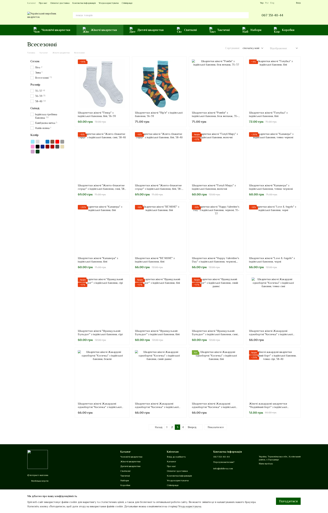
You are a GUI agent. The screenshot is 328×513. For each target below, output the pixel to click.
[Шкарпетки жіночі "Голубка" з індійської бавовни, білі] (273, 83)
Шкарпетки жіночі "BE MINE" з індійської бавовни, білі (155, 259)
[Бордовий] (47, 146)
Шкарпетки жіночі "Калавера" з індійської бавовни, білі (98, 259)
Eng (272, 3)
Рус (267, 3)
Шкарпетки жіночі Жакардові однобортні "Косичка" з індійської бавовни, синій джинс (157, 407)
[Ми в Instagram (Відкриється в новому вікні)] (254, 2)
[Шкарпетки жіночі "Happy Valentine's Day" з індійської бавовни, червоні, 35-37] (216, 229)
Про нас (43, 3)
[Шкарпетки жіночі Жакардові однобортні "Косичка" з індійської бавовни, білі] (216, 374)
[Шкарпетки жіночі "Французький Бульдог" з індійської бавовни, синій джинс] (216, 301)
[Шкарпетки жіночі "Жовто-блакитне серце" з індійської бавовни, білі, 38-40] (159, 156)
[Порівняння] (286, 2)
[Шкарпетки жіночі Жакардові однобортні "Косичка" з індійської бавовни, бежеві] (102, 374)
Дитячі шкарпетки (151, 30)
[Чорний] (37, 146)
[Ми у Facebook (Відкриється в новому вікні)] (250, 2)
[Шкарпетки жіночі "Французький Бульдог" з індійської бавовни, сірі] (102, 301)
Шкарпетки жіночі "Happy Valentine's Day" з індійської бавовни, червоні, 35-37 (215, 261)
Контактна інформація (84, 3)
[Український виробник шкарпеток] (37, 459)
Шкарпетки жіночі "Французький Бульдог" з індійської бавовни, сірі (100, 332)
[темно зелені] (37, 151)
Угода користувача (109, 3)
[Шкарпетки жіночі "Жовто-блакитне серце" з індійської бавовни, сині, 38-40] (102, 156)
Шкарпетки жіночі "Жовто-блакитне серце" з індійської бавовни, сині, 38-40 (101, 189)
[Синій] (47, 141)
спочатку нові (251, 48)
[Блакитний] (32, 141)
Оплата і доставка (59, 3)
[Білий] (42, 141)
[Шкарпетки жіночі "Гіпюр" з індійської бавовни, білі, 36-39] (102, 83)
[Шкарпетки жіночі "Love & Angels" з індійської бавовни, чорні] (273, 229)
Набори (255, 30)
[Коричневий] (52, 141)
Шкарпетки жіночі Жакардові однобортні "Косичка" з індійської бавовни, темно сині (271, 334)
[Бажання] (279, 2)
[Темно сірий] (57, 146)
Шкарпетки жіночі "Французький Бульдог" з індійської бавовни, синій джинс (215, 334)
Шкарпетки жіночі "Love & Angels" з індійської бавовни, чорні (272, 259)
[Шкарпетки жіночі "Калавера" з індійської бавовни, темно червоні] (273, 156)
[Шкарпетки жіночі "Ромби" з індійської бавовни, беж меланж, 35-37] (216, 83)
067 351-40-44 (272, 15)
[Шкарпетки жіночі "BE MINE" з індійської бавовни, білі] (159, 229)
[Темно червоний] (52, 146)
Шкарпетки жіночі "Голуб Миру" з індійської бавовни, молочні (214, 187)
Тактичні (223, 30)
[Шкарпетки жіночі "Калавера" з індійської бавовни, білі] (102, 229)
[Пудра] (32, 151)
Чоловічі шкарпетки (56, 30)
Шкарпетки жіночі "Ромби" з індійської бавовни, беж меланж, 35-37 (215, 116)
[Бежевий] (62, 146)
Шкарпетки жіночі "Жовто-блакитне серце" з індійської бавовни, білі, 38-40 (158, 189)
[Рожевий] (32, 146)
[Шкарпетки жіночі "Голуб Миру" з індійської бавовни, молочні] (216, 156)
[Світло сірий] (37, 141)
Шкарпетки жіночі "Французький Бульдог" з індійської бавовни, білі (157, 332)
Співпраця (127, 3)
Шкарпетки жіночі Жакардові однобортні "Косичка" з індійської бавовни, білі (214, 407)
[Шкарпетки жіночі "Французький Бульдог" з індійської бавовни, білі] (159, 301)
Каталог (31, 3)
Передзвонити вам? (223, 462)
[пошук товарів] (246, 15)
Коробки (288, 30)
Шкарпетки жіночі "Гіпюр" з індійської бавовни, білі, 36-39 (97, 114)
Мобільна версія (39, 481)
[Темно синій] (42, 146)
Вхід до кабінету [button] (176, 456)
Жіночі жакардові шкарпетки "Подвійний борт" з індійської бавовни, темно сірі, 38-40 (268, 407)
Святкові (190, 30)
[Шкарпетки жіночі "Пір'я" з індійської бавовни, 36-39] (159, 83)
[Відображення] (294, 48)
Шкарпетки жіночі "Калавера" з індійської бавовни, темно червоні (271, 187)
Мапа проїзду (266, 463)
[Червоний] (57, 141)
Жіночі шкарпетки (104, 30)
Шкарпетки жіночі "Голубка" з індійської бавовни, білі (268, 114)
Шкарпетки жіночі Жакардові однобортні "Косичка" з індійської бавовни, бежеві (99, 407)
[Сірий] (62, 141)
